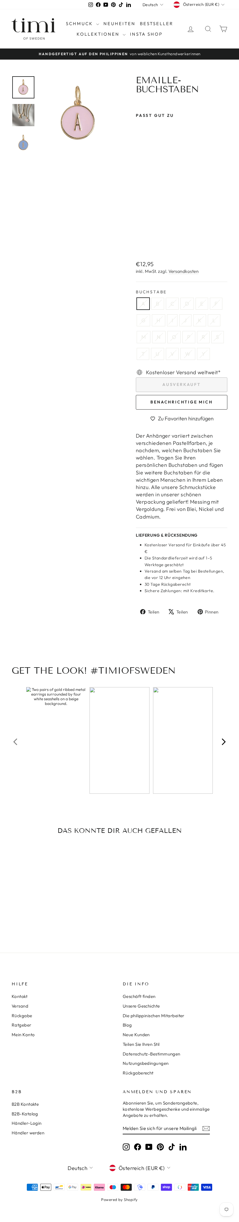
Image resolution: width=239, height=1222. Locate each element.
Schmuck (80, 23)
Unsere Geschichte (141, 1006)
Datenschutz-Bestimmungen (151, 1054)
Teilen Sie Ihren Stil (141, 1044)
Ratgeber (21, 1025)
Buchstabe (151, 291)
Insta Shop (146, 34)
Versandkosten (183, 271)
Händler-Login (27, 1123)
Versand (20, 1006)
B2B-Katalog (25, 1114)
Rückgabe (22, 1015)
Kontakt (19, 996)
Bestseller (156, 23)
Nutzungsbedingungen (146, 1063)
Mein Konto (23, 1034)
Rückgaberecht (138, 1073)
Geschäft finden (139, 996)
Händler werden (28, 1133)
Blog (127, 1025)
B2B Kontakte (25, 1104)
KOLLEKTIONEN (99, 34)
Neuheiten (119, 23)
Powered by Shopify (119, 1199)
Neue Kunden (136, 1034)
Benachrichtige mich (181, 402)
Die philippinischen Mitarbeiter (153, 1015)
